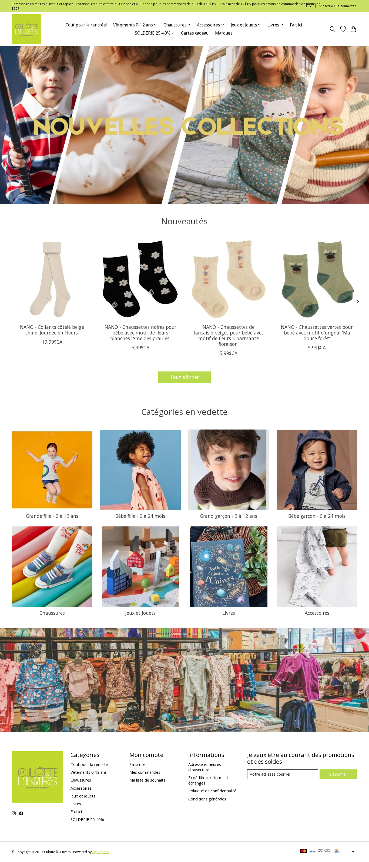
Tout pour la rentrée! (86, 25)
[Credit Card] (336, 851)
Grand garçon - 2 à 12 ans (228, 516)
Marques (224, 33)
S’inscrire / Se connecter (337, 6)
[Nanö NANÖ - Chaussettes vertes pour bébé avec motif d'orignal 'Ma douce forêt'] (317, 279)
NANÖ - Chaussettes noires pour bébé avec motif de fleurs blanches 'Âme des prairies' (140, 333)
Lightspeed (100, 852)
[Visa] (312, 851)
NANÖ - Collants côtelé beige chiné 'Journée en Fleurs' (52, 330)
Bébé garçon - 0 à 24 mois (316, 516)
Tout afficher (184, 377)
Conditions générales (207, 799)
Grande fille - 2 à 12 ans (52, 516)
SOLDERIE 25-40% (87, 819)
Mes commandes (144, 772)
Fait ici (296, 25)
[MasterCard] (303, 851)
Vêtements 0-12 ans (89, 772)
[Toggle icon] (333, 29)
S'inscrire (137, 764)
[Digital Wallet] (324, 851)
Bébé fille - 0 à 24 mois (140, 516)
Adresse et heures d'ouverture (204, 767)
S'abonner (338, 774)
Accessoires (317, 613)
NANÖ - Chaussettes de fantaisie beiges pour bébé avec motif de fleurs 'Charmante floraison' (229, 335)
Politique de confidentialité (212, 790)
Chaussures (52, 613)
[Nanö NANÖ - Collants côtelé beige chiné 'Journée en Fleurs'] (52, 279)
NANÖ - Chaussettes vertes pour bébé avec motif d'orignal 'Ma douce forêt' (317, 333)
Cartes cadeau (195, 33)
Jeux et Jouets (140, 613)
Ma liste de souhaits (147, 780)
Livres (228, 613)
